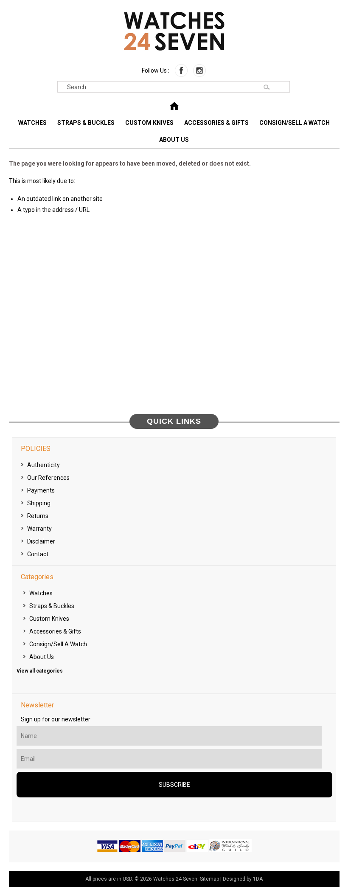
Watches (32, 122)
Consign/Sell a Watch (294, 122)
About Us (174, 139)
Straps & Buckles (86, 122)
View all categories (40, 671)
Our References (48, 477)
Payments (41, 490)
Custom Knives (149, 122)
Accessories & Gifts (216, 122)
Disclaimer (41, 541)
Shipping (39, 503)
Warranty (39, 528)
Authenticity (43, 465)
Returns (37, 515)
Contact (37, 554)
